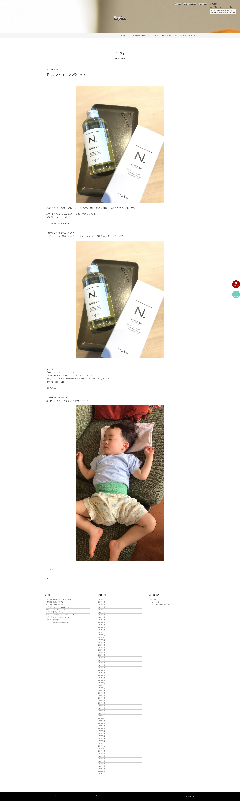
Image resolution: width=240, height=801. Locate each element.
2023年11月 (102, 610)
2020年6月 (101, 698)
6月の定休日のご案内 (56, 610)
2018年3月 (101, 766)
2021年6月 (101, 668)
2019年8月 (101, 723)
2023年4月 (101, 625)
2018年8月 (101, 753)
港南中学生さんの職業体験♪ (59, 599)
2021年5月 (101, 670)
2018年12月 (102, 743)
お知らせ (153, 599)
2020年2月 (101, 708)
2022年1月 (101, 658)
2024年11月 (102, 599)
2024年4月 (101, 605)
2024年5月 (101, 602)
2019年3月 (101, 736)
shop (68, 796)
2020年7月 (101, 695)
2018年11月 (102, 746)
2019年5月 (101, 731)
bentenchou (190, 4)
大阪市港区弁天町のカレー (58, 622)
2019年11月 (102, 716)
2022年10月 (102, 637)
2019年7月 (101, 726)
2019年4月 (101, 733)
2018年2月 (101, 769)
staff (95, 796)
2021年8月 (101, 665)
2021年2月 (101, 678)
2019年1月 (101, 741)
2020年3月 (101, 706)
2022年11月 (102, 635)
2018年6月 (101, 759)
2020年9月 (101, 690)
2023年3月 (101, 627)
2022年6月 (101, 647)
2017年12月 (102, 774)
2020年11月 (102, 685)
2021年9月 (101, 663)
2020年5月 (101, 701)
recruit (203, 4)
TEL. (221, 7)
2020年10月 (102, 688)
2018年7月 (101, 756)
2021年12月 (102, 660)
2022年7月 (101, 645)
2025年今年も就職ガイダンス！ (60, 607)
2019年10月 (102, 718)
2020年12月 (102, 683)
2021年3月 (101, 675)
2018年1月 (101, 771)
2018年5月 (101, 761)
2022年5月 (101, 650)
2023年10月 (102, 612)
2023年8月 (101, 617)
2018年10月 (102, 749)
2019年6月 (101, 728)
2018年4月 (101, 764)
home (178, 4)
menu (77, 796)
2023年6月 (101, 622)
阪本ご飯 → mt (58, 620)
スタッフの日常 (155, 602)
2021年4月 (101, 673)
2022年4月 (101, 653)
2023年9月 (101, 615)
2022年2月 (101, 655)
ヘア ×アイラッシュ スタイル (160, 605)
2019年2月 (101, 738)
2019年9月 (101, 721)
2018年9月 (101, 751)
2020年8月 (101, 693)
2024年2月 (101, 607)
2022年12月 (102, 632)
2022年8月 (101, 642)
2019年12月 (102, 713)
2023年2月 (101, 630)
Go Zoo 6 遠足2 (54, 602)
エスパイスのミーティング (58, 617)
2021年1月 (101, 680)
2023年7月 (101, 620)
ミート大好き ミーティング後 (60, 615)
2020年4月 (101, 703)
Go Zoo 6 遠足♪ (54, 605)
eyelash (86, 796)
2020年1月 (101, 711)
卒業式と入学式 (54, 612)
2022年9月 (101, 640)
